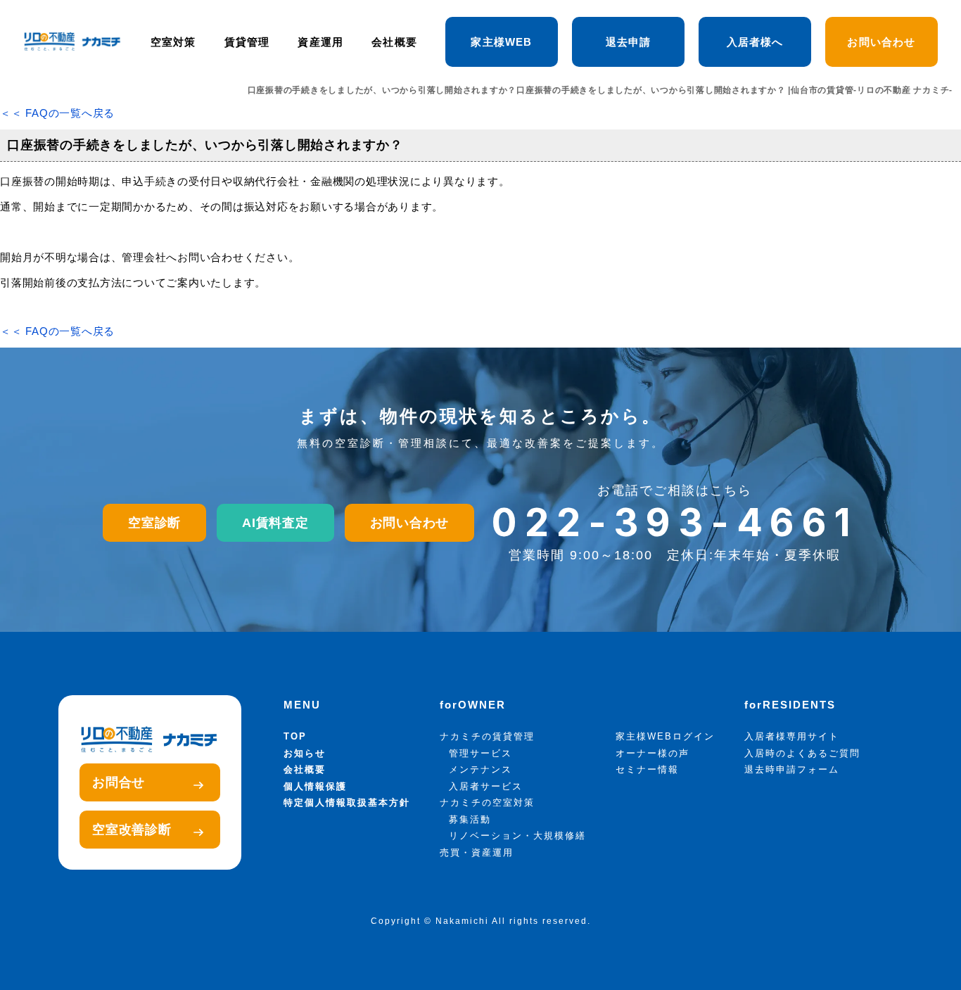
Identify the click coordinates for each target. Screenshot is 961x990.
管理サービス (480, 753)
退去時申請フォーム (791, 769)
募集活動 (470, 819)
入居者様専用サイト (791, 736)
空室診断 (154, 523)
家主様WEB (501, 42)
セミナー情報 (647, 769)
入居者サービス (486, 786)
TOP (295, 736)
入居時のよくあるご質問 (802, 753)
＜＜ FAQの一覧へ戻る (57, 113)
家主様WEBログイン (665, 736)
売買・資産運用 (477, 852)
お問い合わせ (881, 42)
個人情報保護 (315, 786)
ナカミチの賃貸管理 (487, 736)
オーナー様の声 (652, 753)
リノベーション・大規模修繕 (517, 835)
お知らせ (305, 753)
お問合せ (118, 782)
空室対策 (173, 42)
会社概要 (394, 42)
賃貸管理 (247, 42)
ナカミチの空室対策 (487, 802)
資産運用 (320, 42)
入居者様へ (755, 42)
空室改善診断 (132, 830)
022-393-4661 (675, 522)
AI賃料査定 (275, 523)
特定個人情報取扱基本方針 (347, 802)
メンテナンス (480, 769)
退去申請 (628, 42)
